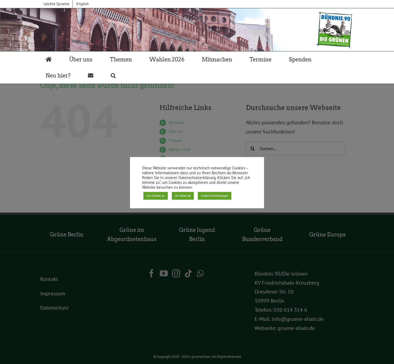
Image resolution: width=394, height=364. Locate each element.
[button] (113, 76)
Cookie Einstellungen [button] (214, 196)
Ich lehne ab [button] (183, 196)
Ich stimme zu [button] (156, 196)
